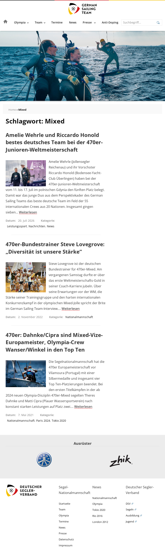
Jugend (130, 521)
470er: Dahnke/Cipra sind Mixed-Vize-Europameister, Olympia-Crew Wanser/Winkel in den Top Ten (54, 342)
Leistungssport (17, 226)
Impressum (65, 545)
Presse (88, 22)
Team (38, 22)
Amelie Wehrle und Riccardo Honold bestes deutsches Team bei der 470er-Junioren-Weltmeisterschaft (54, 142)
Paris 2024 (43, 420)
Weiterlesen (28, 212)
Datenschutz (66, 539)
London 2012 (100, 522)
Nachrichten (37, 226)
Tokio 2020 (59, 420)
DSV (128, 503)
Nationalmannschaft (79, 317)
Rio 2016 (97, 516)
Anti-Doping (110, 22)
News (72, 22)
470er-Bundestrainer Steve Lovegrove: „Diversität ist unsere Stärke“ (55, 248)
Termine (57, 22)
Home (12, 109)
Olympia (20, 22)
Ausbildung (132, 515)
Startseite (64, 503)
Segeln (130, 509)
